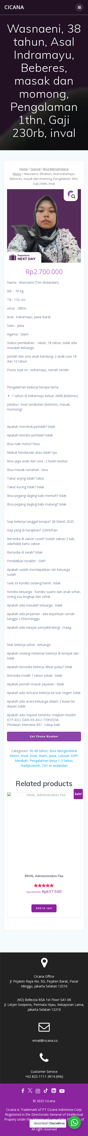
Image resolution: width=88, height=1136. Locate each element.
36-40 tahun (38, 751)
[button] (73, 196)
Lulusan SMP (68, 755)
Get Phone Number (44, 736)
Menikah (21, 760)
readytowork (30, 765)
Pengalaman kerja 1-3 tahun (51, 760)
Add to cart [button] (44, 908)
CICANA (14, 7)
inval (24, 755)
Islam (43, 755)
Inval (33, 755)
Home (23, 169)
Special (36, 169)
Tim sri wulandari (55, 765)
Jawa (52, 755)
